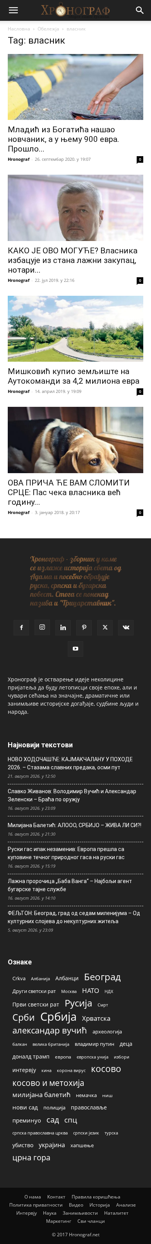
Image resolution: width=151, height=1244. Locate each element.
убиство (22, 1145)
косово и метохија (48, 1083)
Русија (78, 1003)
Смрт (103, 1005)
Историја (99, 1205)
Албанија (40, 978)
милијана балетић (41, 1095)
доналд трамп (31, 1056)
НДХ (109, 991)
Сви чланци (91, 1221)
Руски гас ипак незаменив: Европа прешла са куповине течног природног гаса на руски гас (66, 853)
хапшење (82, 1145)
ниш (107, 1095)
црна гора (31, 1157)
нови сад (25, 1107)
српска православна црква (40, 1133)
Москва (69, 991)
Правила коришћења (96, 1196)
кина (46, 1070)
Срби (23, 1017)
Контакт (56, 1196)
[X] (105, 627)
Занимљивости (80, 1213)
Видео (76, 1205)
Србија (58, 1017)
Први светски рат (35, 1004)
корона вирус (71, 1070)
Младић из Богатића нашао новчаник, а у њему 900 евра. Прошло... (63, 139)
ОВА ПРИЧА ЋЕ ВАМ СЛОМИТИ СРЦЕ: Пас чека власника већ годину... (69, 492)
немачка (86, 1095)
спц (70, 1120)
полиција (54, 1107)
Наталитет (116, 1213)
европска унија (92, 1057)
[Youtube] (75, 649)
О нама (32, 1196)
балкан (19, 1044)
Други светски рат (34, 991)
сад (52, 1120)
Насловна (19, 28)
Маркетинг (58, 1221)
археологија (107, 1031)
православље (89, 1107)
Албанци (67, 978)
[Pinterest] (84, 627)
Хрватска (96, 1018)
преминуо (26, 1120)
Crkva (19, 978)
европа (63, 1057)
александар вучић (49, 1030)
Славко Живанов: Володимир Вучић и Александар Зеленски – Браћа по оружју (72, 795)
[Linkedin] (63, 627)
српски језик (86, 1133)
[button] (13, 10)
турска (111, 1133)
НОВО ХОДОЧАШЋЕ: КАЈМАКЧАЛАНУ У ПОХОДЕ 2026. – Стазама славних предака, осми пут (70, 763)
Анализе (126, 1205)
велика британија (51, 1044)
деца (126, 1043)
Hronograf (18, 159)
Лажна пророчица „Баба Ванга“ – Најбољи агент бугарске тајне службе (70, 885)
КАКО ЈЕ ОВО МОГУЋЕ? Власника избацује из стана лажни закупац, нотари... (72, 260)
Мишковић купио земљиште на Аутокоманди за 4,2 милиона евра (73, 376)
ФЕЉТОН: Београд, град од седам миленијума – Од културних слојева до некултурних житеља (74, 917)
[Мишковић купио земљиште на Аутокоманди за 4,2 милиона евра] (75, 329)
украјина (52, 1145)
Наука (50, 1213)
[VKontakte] (126, 627)
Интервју (26, 1213)
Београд (102, 977)
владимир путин (94, 1043)
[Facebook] (21, 627)
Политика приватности (36, 1205)
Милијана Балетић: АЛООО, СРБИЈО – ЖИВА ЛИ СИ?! (74, 825)
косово (106, 1069)
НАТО (90, 990)
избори (121, 1057)
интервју (24, 1070)
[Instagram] (42, 627)
